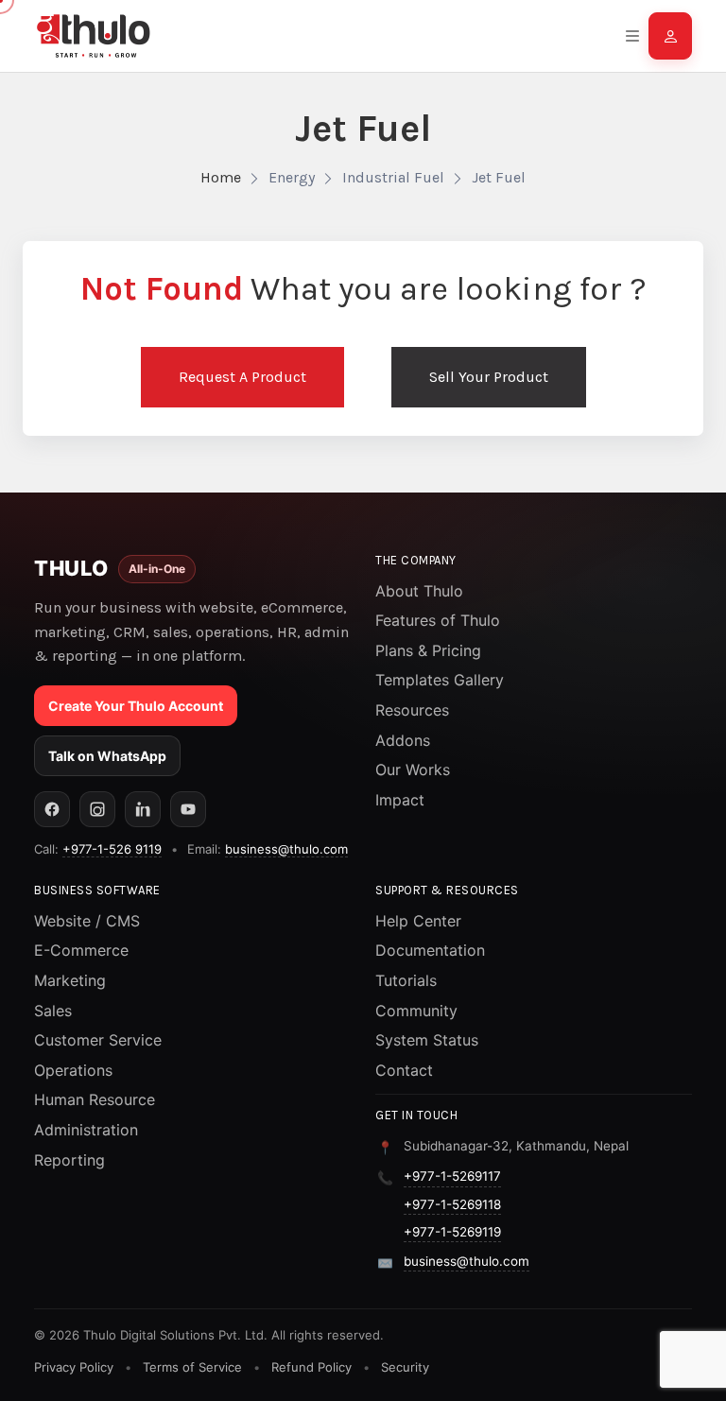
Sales (53, 1010)
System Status (426, 1039)
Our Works (412, 769)
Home (220, 177)
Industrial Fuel (393, 177)
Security (405, 1367)
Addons (402, 740)
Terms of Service (192, 1367)
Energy (291, 177)
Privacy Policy (73, 1367)
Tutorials (406, 980)
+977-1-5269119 (452, 1231)
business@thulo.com (286, 848)
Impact (399, 799)
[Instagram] (97, 809)
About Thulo (419, 590)
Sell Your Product (488, 377)
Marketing (70, 980)
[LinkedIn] (143, 809)
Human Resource (94, 1099)
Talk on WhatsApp (107, 756)
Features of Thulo (437, 620)
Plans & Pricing (428, 650)
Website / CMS (87, 920)
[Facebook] (52, 809)
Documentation (430, 950)
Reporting (69, 1159)
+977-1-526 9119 (112, 848)
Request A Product (242, 377)
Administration (86, 1129)
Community (416, 1010)
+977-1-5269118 (452, 1204)
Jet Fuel (499, 177)
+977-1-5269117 (452, 1176)
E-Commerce (81, 950)
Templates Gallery (439, 679)
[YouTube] (188, 809)
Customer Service (98, 1039)
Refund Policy (311, 1367)
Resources (412, 709)
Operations (73, 1070)
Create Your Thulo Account (135, 706)
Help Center (418, 920)
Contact (404, 1070)
